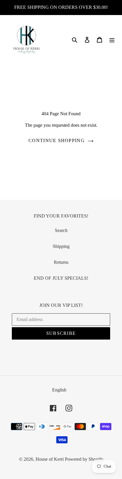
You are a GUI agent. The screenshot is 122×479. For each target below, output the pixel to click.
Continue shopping (56, 140)
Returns (61, 262)
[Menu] (112, 39)
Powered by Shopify (84, 459)
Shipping (61, 246)
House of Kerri (50, 459)
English (59, 389)
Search (61, 230)
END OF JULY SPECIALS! (61, 278)
